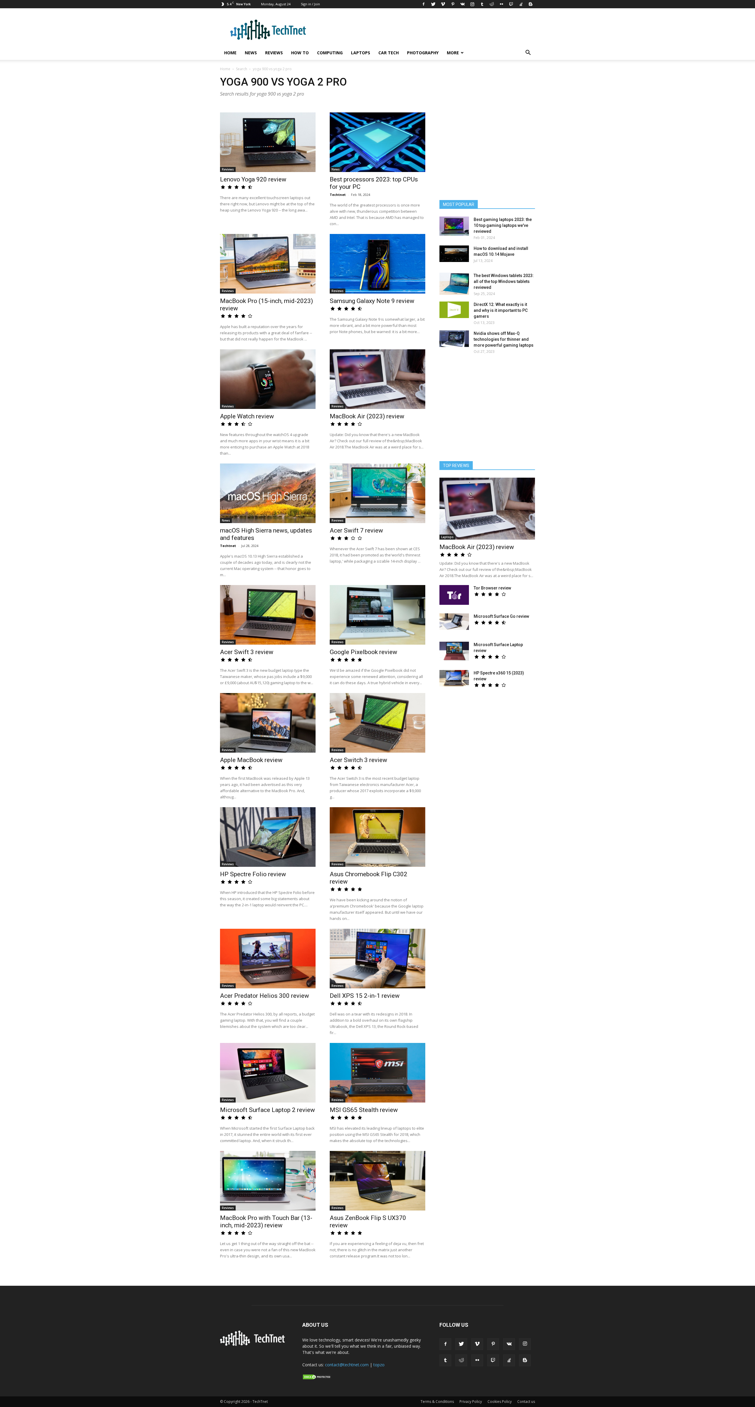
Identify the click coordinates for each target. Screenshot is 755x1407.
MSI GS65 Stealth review (364, 1109)
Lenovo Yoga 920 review (253, 179)
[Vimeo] (443, 4)
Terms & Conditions (437, 1401)
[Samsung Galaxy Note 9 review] (377, 264)
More (453, 52)
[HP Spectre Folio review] (268, 837)
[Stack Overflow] (520, 4)
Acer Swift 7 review (356, 530)
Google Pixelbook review (363, 652)
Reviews (274, 52)
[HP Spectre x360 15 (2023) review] (454, 678)
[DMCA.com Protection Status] (317, 1378)
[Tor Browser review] (454, 595)
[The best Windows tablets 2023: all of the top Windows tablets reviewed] (454, 284)
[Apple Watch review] (268, 379)
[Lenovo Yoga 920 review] (268, 142)
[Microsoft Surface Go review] (454, 621)
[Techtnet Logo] (254, 1344)
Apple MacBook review (251, 760)
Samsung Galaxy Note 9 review (372, 300)
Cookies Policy (500, 1401)
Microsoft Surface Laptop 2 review (267, 1109)
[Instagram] (472, 4)
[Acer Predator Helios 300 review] (268, 958)
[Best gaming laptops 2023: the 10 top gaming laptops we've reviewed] (454, 226)
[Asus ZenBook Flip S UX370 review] (377, 1181)
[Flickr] (501, 4)
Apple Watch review (247, 416)
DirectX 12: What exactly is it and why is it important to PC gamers (501, 310)
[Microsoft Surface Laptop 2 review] (268, 1073)
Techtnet (338, 194)
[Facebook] (423, 4)
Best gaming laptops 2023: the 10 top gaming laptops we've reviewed (503, 225)
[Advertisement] (487, 410)
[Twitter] (433, 4)
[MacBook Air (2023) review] (377, 379)
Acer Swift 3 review (246, 652)
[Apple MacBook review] (268, 723)
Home (230, 52)
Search (241, 68)
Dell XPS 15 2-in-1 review (365, 995)
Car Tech (388, 52)
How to (300, 52)
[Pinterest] (452, 4)
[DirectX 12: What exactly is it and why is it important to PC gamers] (454, 310)
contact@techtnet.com (347, 1364)
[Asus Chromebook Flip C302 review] (377, 837)
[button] (528, 53)
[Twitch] (511, 4)
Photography (423, 52)
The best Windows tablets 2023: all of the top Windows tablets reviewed (504, 281)
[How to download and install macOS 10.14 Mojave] (454, 253)
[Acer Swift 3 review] (268, 615)
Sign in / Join (310, 4)
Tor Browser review (492, 588)
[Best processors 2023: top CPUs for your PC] (377, 142)
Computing (330, 52)
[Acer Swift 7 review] (377, 493)
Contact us (526, 1401)
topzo (379, 1364)
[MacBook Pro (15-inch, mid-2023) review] (268, 264)
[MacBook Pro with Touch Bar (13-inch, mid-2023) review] (268, 1181)
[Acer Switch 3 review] (377, 723)
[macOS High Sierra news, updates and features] (268, 493)
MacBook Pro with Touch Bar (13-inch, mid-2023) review (266, 1221)
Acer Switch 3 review (358, 760)
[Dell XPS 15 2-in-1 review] (377, 958)
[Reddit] (491, 4)
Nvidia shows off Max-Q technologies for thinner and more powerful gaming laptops (504, 339)
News (251, 52)
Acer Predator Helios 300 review (264, 995)
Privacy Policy (470, 1401)
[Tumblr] (481, 4)
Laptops (360, 52)
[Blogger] (530, 4)
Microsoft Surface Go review (501, 616)
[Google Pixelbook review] (377, 615)
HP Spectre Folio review (253, 874)
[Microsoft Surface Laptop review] (454, 651)
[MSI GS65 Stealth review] (377, 1073)
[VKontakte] (462, 4)
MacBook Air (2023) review (367, 416)
